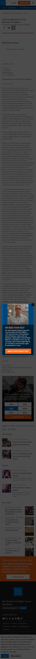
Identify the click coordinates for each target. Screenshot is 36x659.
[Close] (32, 304)
